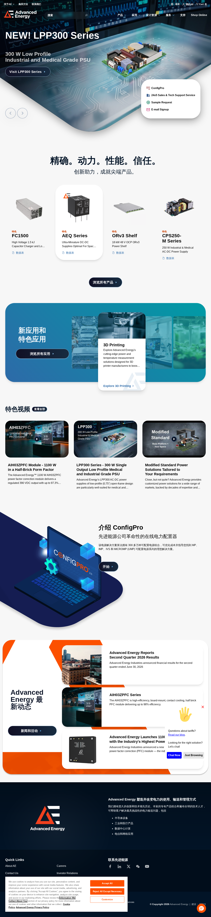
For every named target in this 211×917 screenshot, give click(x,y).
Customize (107, 899)
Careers (61, 866)
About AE (10, 866)
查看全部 (39, 409)
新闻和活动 (29, 731)
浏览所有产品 (103, 282)
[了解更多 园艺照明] (182, 325)
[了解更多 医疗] (155, 325)
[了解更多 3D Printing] (122, 325)
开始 (106, 566)
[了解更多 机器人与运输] (95, 325)
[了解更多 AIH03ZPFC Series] (82, 707)
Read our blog (176, 734)
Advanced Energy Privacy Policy (32, 907)
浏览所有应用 (40, 354)
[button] (201, 908)
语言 (177, 4)
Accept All (107, 883)
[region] (66, 894)
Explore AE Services (26, 66)
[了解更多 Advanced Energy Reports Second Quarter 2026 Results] (82, 665)
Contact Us (11, 873)
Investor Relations (67, 873)
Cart (202, 4)
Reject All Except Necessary (107, 891)
